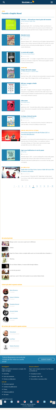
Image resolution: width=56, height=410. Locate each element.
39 (52, 186)
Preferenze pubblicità (9, 392)
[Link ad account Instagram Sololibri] (18, 402)
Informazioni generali (9, 384)
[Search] (4, 2)
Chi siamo (6, 394)
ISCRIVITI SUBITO (46, 359)
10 (37, 186)
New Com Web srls (31, 404)
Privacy (5, 389)
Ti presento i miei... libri (36, 376)
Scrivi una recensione (9, 376)
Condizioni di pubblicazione (10, 386)
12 (44, 186)
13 (48, 186)
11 (40, 186)
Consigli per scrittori (36, 373)
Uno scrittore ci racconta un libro (39, 379)
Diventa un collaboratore (10, 379)
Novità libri (6, 373)
